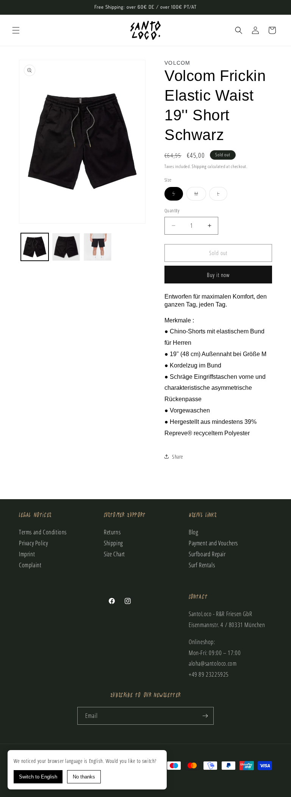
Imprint (27, 554)
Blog (193, 532)
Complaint (30, 565)
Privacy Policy (33, 543)
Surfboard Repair (207, 554)
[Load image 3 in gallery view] (97, 247)
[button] (16, 30)
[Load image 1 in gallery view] (34, 247)
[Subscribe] (205, 716)
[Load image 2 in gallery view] (66, 247)
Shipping (199, 166)
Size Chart (114, 554)
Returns (112, 532)
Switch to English (38, 777)
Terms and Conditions (43, 532)
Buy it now (218, 275)
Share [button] (177, 456)
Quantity (171, 210)
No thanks (84, 777)
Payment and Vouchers (213, 543)
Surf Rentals (202, 565)
